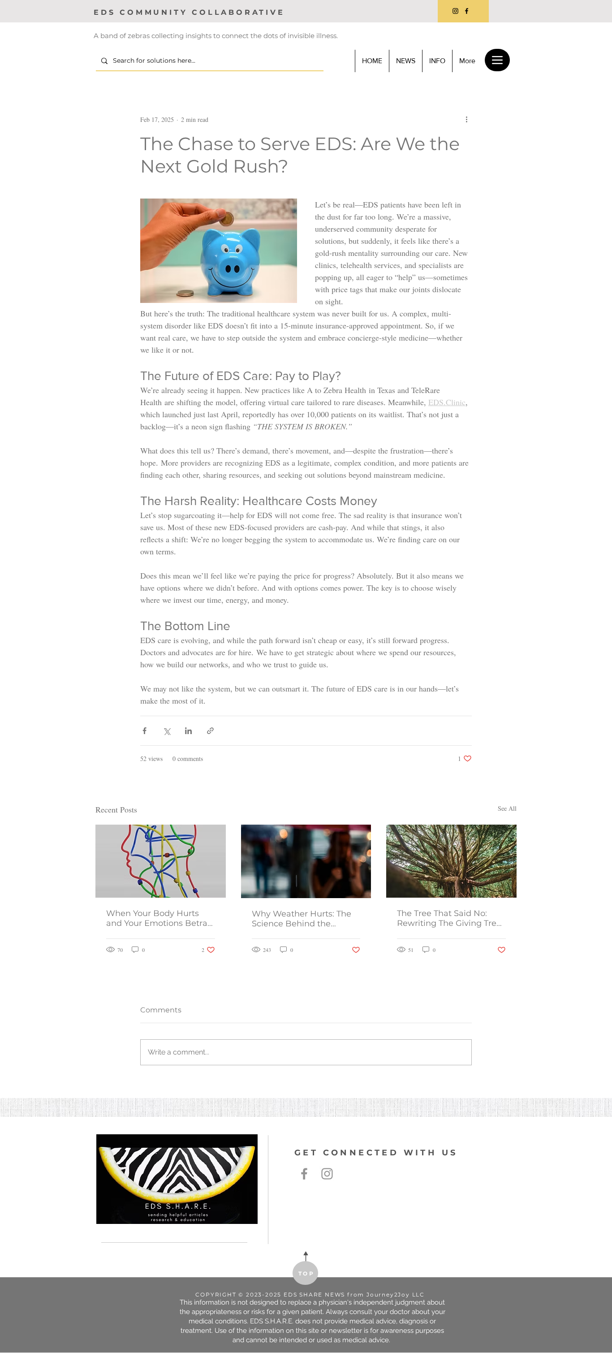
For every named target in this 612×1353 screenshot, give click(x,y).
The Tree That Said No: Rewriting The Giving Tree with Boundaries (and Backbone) (449, 918)
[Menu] (497, 60)
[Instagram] (455, 11)
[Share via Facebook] (144, 730)
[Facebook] (466, 11)
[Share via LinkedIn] (188, 730)
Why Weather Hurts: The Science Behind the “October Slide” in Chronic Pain (304, 919)
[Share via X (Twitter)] (166, 730)
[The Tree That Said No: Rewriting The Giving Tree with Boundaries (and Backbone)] (451, 861)
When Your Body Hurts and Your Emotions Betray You (159, 918)
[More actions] (466, 119)
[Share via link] (210, 730)
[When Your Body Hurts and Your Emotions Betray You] (160, 861)
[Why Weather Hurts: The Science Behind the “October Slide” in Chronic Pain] (306, 861)
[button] (437, 61)
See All (507, 808)
